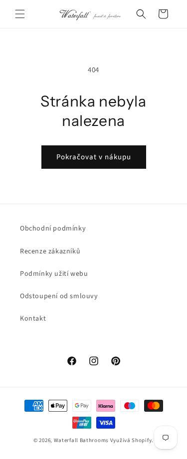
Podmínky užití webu (54, 274)
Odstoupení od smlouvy (59, 296)
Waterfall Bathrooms (81, 440)
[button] (20, 14)
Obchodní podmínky (53, 228)
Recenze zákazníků (50, 251)
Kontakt (33, 319)
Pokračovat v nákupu (93, 157)
